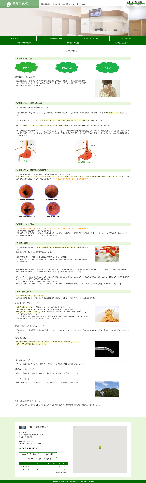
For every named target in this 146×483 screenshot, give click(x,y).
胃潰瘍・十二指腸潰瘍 (91, 38)
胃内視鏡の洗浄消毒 (73, 43)
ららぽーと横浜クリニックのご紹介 (38, 454)
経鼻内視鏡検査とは (17, 38)
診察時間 (140, 5)
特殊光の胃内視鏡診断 (24, 43)
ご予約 (131, 5)
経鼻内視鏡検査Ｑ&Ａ (121, 43)
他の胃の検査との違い (55, 38)
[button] (100, 448)
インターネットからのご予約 (38, 458)
